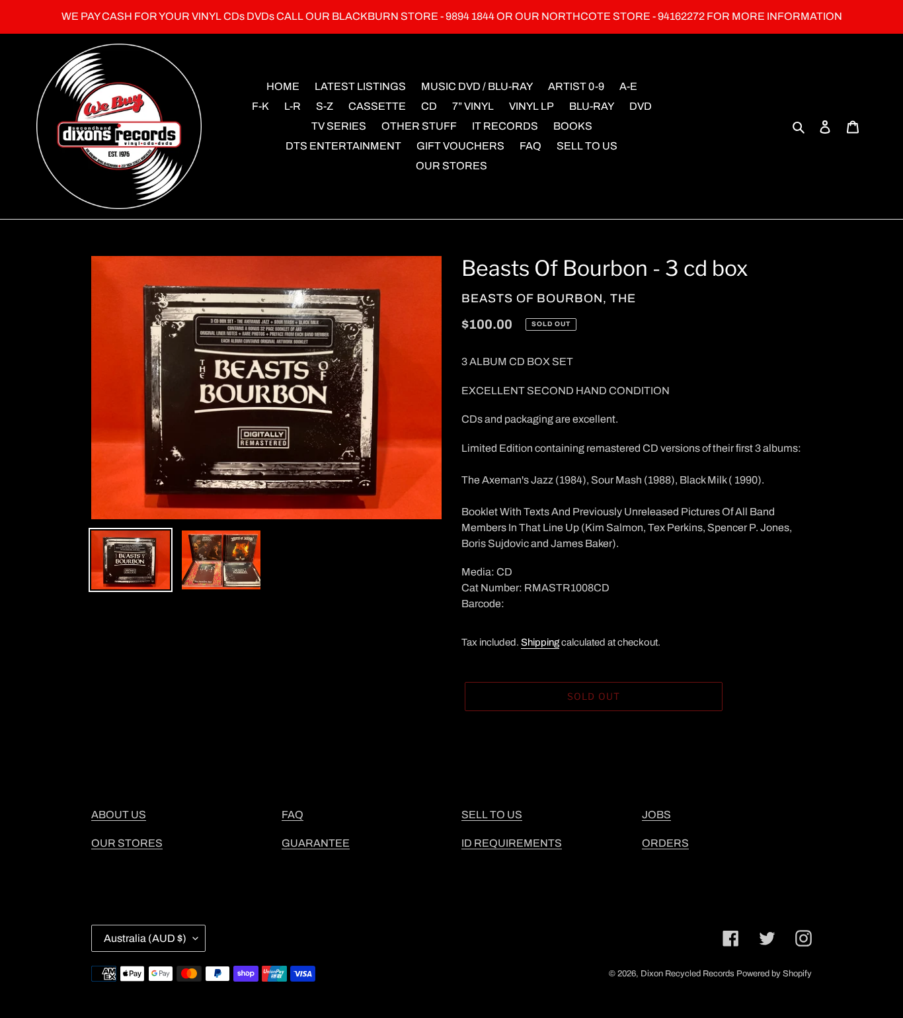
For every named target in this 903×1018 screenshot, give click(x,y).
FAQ (292, 814)
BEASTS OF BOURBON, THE (548, 298)
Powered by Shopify (774, 973)
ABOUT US (118, 814)
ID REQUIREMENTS (511, 843)
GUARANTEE (316, 843)
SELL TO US (491, 814)
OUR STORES (127, 843)
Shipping (540, 642)
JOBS (656, 814)
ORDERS (665, 843)
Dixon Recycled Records (687, 973)
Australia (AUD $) (145, 938)
